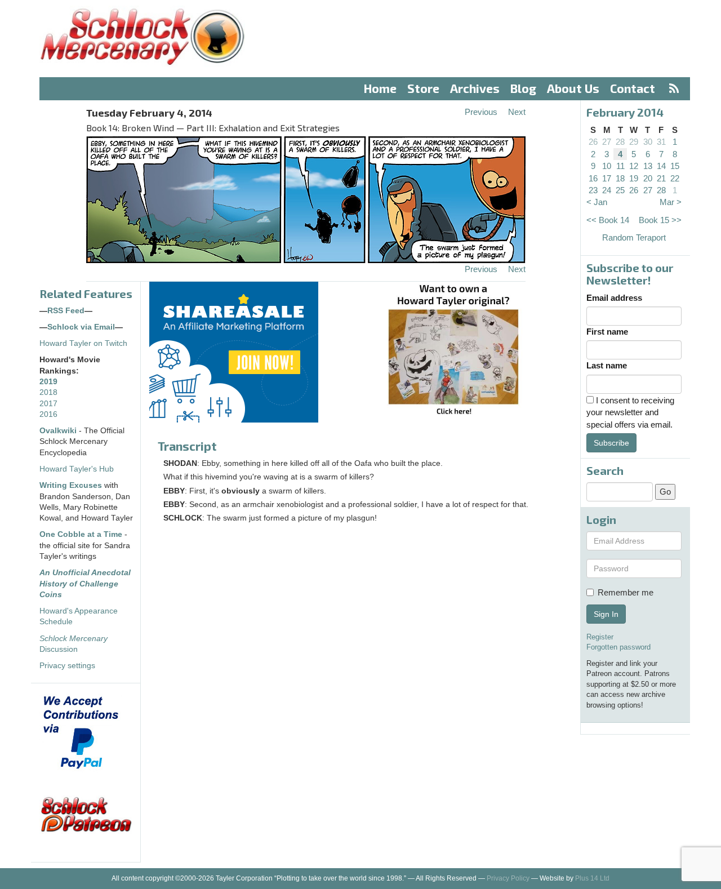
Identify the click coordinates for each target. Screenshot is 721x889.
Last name (606, 365)
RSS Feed (65, 310)
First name (607, 331)
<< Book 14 (607, 220)
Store (423, 88)
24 (606, 190)
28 (620, 141)
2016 (48, 414)
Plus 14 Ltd (592, 878)
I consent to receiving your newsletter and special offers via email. (630, 412)
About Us (573, 88)
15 (674, 166)
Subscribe (611, 442)
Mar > (671, 202)
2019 (48, 381)
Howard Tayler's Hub (76, 469)
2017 (48, 403)
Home (380, 88)
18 (620, 178)
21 (661, 178)
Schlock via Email (81, 327)
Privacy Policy (508, 878)
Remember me (625, 592)
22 (674, 178)
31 (661, 141)
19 (633, 178)
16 (593, 178)
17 (606, 178)
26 (593, 141)
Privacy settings (67, 665)
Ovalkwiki (59, 430)
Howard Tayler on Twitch (83, 343)
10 (606, 166)
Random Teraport (634, 237)
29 (633, 141)
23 (593, 190)
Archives (475, 88)
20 (647, 178)
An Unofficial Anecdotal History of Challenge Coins (85, 583)
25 (620, 190)
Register (599, 637)
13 (647, 166)
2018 (48, 392)
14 (661, 166)
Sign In (606, 614)
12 (633, 166)
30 (647, 141)
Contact (632, 88)
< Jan (596, 202)
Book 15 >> (660, 220)
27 (606, 141)
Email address (614, 298)
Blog (523, 88)
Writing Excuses (70, 485)
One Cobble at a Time (80, 534)
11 (620, 166)
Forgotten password (618, 647)
